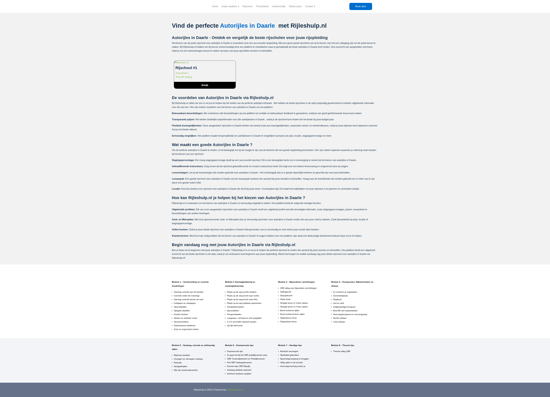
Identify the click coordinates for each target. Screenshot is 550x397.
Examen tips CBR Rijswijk (238, 366)
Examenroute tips (235, 351)
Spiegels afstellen (182, 310)
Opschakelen (233, 310)
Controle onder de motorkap (187, 296)
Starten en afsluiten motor (185, 318)
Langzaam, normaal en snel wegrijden (244, 318)
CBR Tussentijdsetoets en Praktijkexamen (246, 359)
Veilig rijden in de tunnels (291, 362)
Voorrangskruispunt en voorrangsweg (350, 314)
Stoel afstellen (180, 307)
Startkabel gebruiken (289, 355)
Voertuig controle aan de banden (189, 292)
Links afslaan (339, 322)
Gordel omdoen (181, 314)
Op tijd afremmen (235, 325)
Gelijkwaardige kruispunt (344, 307)
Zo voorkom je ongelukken (345, 292)
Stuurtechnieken (181, 322)
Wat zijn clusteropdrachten (186, 370)
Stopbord (337, 299)
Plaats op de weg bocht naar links (242, 299)
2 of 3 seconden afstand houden (241, 322)
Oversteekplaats (340, 296)
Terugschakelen (234, 314)
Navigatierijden (180, 366)
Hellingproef (285, 292)
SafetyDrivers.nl (235, 390)
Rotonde (178, 362)
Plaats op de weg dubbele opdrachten (244, 303)
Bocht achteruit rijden (289, 310)
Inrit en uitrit (338, 303)
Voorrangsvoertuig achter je (292, 366)
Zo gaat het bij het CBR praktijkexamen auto (247, 355)
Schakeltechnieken (235, 307)
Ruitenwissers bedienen (185, 325)
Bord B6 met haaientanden (345, 310)
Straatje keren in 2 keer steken (294, 307)
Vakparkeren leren (288, 318)
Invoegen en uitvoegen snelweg (188, 359)
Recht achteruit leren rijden (292, 314)
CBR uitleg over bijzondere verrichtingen (298, 288)
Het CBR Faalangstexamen (239, 362)
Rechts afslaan (340, 318)
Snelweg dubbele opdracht (239, 370)
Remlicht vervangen (289, 351)
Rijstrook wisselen (182, 355)
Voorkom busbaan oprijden (239, 373)
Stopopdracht (286, 295)
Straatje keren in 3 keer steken (294, 303)
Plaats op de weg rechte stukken (242, 292)
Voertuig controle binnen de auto (188, 299)
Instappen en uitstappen (185, 303)
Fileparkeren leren (288, 321)
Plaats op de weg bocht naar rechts (243, 296)
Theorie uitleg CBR (341, 351)
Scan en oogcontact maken (186, 329)
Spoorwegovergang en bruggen (294, 359)
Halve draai (285, 299)
